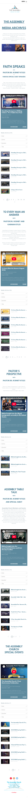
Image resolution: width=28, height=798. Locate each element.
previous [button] (4, 199)
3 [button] (11, 199)
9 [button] (21, 357)
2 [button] (9, 199)
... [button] (15, 199)
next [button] (14, 202)
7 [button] (17, 357)
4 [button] (13, 199)
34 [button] (18, 199)
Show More (14, 127)
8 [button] (19, 357)
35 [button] (21, 199)
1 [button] (7, 199)
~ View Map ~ (14, 792)
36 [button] (24, 199)
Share (24, 127)
